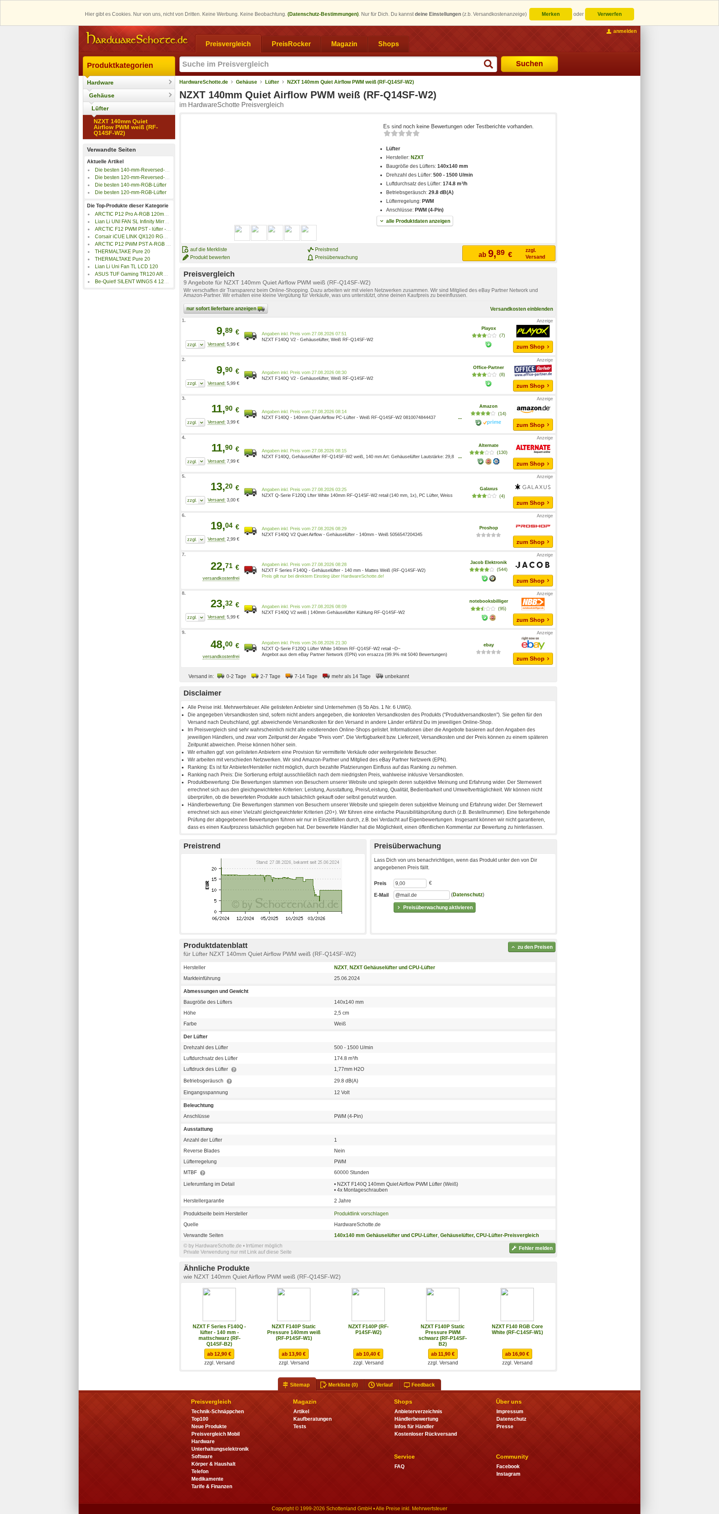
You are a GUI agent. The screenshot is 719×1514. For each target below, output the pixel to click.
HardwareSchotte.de (203, 82)
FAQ (399, 1466)
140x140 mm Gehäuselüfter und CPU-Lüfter (386, 1235)
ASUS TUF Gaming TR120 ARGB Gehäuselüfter (149, 274)
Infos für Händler (414, 1426)
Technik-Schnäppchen (217, 1411)
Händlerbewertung (416, 1419)
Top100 (199, 1419)
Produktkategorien (120, 65)
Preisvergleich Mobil (215, 1434)
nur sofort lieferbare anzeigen (222, 309)
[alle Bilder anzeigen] (275, 233)
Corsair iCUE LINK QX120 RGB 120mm (140, 236)
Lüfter (100, 108)
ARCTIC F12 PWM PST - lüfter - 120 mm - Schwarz (152, 229)
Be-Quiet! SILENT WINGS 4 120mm (135, 281)
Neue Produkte (209, 1426)
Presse (504, 1426)
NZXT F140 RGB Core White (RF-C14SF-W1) (517, 1329)
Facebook (508, 1466)
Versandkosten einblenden (521, 309)
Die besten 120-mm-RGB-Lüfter (130, 192)
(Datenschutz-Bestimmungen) (323, 14)
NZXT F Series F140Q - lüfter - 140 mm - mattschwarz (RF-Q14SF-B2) (219, 1335)
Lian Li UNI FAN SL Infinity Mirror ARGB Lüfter (146, 221)
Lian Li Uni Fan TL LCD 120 (126, 266)
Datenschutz (468, 895)
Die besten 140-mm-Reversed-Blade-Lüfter (144, 170)
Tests (299, 1426)
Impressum (509, 1411)
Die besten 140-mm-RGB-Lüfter (130, 185)
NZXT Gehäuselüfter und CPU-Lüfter (392, 967)
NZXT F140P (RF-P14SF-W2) (368, 1329)
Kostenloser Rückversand (425, 1434)
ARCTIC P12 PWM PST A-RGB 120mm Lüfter (146, 244)
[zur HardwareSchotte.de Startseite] (137, 38)
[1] (195, 344)
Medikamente (207, 1479)
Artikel (301, 1411)
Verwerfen (610, 14)
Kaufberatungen (312, 1419)
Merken (551, 14)
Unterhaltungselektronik (220, 1449)
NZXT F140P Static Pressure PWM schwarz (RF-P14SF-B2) (443, 1335)
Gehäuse (101, 95)
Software (202, 1456)
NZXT (417, 157)
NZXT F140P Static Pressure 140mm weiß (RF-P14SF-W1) (293, 1332)
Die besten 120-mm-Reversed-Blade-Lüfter (144, 177)
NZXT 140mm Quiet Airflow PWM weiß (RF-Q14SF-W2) (126, 127)
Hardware (100, 82)
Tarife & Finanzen (211, 1486)
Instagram (508, 1474)
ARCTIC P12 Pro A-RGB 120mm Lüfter (138, 214)
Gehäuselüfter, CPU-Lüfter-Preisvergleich (489, 1235)
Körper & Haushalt (213, 1464)
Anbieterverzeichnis (418, 1411)
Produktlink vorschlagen (361, 1214)
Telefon (199, 1471)
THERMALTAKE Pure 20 (122, 251)
